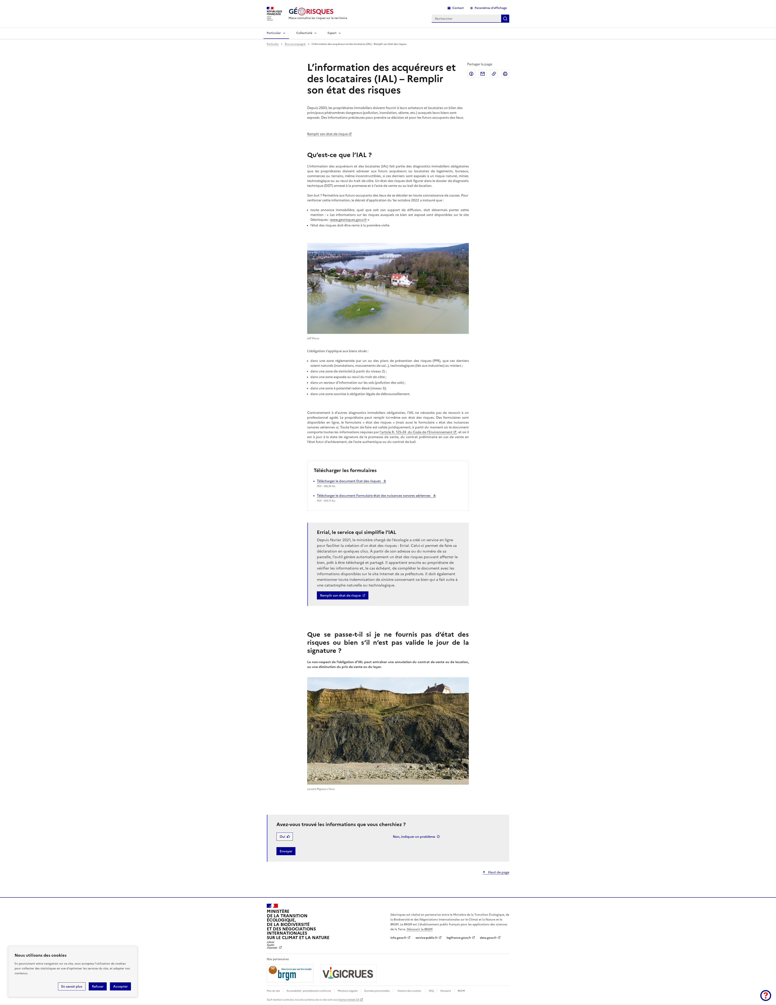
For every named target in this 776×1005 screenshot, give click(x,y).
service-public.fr (426, 938)
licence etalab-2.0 (349, 1000)
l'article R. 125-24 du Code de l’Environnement (416, 432)
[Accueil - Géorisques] (318, 11)
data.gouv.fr (488, 938)
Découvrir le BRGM (419, 929)
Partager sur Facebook (471, 74)
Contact (458, 8)
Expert (332, 33)
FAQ (431, 991)
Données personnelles (377, 991)
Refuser (97, 986)
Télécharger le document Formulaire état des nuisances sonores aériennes (374, 495)
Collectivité (304, 33)
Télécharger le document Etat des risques (349, 481)
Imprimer (505, 74)
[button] (765, 995)
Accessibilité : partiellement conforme (309, 991)
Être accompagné (295, 44)
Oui (282, 836)
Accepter (120, 986)
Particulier (274, 33)
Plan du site (273, 991)
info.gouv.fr (398, 938)
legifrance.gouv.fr (459, 938)
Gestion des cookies (409, 991)
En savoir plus (71, 986)
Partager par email (483, 74)
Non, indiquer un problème (414, 836)
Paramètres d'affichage (491, 8)
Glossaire (445, 991)
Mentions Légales (347, 991)
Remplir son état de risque (327, 133)
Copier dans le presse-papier (494, 74)
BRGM (461, 991)
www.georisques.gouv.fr (348, 219)
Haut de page (498, 872)
